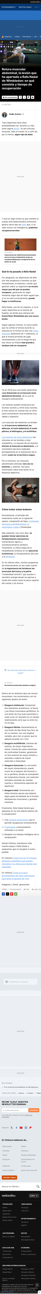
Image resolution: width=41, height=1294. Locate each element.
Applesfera (6, 1214)
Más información (8, 1292)
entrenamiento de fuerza (27, 1160)
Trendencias (7, 1251)
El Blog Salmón (26, 1251)
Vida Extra (24, 1211)
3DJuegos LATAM (27, 1269)
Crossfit (30, 1093)
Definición (6, 1166)
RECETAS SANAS (25, 7)
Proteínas (6, 1151)
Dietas (5, 1155)
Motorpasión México (28, 1278)
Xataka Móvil (7, 1211)
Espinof (24, 1225)
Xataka (5, 1207)
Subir (32, 1196)
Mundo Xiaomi (8, 1220)
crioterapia (34, 521)
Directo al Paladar (9, 1236)
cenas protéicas (8, 1170)
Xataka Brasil (7, 1272)
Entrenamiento (16, 889)
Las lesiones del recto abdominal (17, 437)
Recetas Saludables (28, 1155)
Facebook (20, 97)
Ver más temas (9, 1177)
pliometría (10, 557)
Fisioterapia (10, 827)
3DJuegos (24, 1207)
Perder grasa (26, 1166)
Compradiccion (8, 1257)
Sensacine (24, 1222)
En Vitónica (8, 252)
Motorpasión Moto (27, 1240)
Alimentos (24, 1151)
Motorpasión (25, 1236)
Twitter (24, 97)
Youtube (21, 1127)
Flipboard (28, 97)
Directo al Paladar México (9, 1279)
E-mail (32, 97)
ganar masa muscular (29, 1170)
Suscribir (34, 1110)
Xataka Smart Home (9, 1217)
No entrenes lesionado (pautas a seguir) (20, 685)
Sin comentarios (11, 97)
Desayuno (6, 1159)
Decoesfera (7, 1254)
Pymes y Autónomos (28, 1254)
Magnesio (8, 36)
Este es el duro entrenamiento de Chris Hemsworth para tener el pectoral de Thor (18, 876)
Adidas (17, 36)
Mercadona (27, 36)
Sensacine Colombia (28, 1275)
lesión (16, 128)
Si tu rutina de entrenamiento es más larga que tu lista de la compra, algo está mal (21, 1087)
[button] (16, 114)
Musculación (7, 1146)
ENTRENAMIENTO (8, 7)
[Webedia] (35, 1)
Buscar (38, 1186)
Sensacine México (27, 1272)
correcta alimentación (19, 820)
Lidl (35, 36)
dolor (24, 224)
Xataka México (8, 1269)
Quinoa (21, 1093)
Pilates (23, 1146)
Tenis (27, 889)
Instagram (26, 1127)
